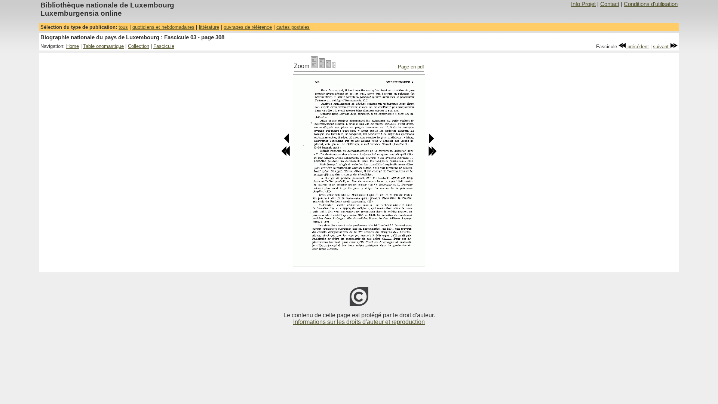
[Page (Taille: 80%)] (322, 66)
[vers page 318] (432, 155)
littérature (209, 27)
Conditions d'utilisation (651, 4)
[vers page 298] (285, 155)
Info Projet (583, 4)
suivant (661, 46)
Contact (609, 4)
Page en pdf (411, 67)
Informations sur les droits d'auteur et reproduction (359, 322)
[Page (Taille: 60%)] (328, 66)
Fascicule (163, 46)
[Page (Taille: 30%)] (333, 66)
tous (123, 27)
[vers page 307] (287, 142)
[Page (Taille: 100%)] (314, 66)
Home (72, 46)
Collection (138, 46)
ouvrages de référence (248, 27)
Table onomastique (103, 46)
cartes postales (293, 27)
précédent (637, 46)
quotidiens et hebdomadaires (163, 27)
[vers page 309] (431, 142)
